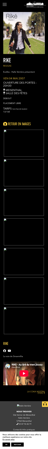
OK (6, 444)
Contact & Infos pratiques (24, 430)
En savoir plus (9, 439)
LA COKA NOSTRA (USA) (36, 393)
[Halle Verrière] (35, 4)
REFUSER (17, 444)
